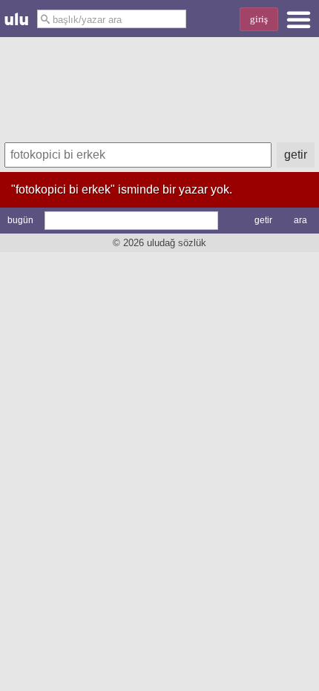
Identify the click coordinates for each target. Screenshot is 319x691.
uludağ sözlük (176, 242)
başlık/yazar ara (86, 19)
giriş (259, 18)
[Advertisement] (159, 87)
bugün (20, 220)
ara (300, 220)
